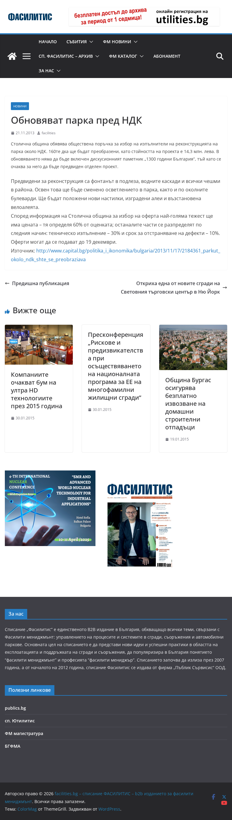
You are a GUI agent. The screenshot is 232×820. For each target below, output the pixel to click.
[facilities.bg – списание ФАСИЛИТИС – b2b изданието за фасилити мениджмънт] (12, 56)
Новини (20, 106)
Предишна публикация (40, 283)
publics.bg (15, 708)
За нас (46, 70)
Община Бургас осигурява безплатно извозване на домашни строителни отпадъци (188, 403)
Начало (48, 41)
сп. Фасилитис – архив (66, 56)
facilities (49, 132)
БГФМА (12, 746)
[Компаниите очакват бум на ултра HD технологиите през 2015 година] (39, 329)
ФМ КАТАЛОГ (123, 56)
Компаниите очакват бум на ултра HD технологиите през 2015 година (36, 390)
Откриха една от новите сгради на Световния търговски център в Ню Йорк (170, 287)
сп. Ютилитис (20, 721)
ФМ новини (117, 41)
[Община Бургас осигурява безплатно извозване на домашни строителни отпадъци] (193, 329)
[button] (90, 41)
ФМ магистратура (24, 733)
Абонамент (166, 56)
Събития (76, 41)
